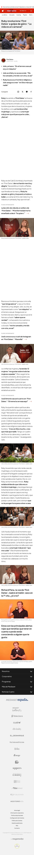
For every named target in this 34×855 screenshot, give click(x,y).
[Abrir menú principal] (31, 11)
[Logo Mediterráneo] (17, 801)
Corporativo (7, 676)
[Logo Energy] (17, 755)
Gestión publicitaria (17, 823)
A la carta (11, 15)
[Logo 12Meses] (17, 781)
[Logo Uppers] (17, 768)
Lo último (4, 15)
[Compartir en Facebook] (31, 92)
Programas (6, 681)
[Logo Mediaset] (17, 701)
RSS (17, 825)
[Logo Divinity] (17, 729)
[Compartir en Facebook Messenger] (26, 92)
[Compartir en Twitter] (22, 92)
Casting (18, 15)
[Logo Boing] (17, 748)
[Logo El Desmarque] (17, 735)
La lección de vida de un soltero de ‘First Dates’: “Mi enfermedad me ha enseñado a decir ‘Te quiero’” (15, 210)
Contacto (17, 828)
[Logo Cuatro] (17, 722)
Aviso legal (17, 810)
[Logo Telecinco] (17, 716)
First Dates (10, 59)
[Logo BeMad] (17, 762)
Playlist (25, 15)
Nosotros (5, 671)
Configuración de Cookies (17, 818)
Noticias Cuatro (8, 692)
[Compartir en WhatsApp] (18, 92)
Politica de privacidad (17, 815)
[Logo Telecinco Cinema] (17, 775)
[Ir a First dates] (11, 10)
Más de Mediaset (8, 686)
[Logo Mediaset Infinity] (17, 709)
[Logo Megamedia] (18, 839)
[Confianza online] (17, 848)
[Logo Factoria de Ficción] (17, 742)
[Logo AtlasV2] (17, 788)
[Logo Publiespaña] (17, 794)
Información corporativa (17, 813)
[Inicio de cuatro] (3, 11)
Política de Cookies (17, 820)
